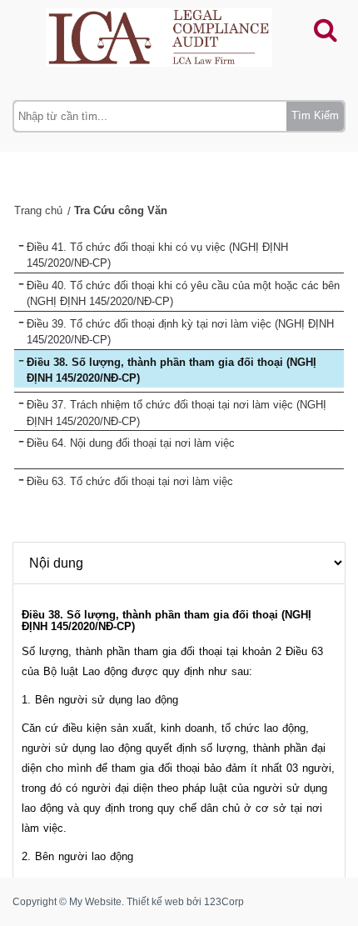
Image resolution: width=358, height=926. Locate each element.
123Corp (224, 902)
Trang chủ (38, 210)
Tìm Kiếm (315, 115)
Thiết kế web (155, 902)
